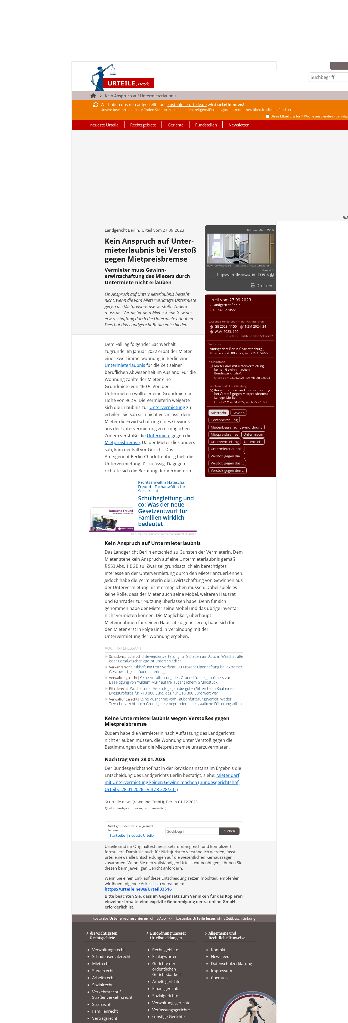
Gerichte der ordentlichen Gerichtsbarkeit (166, 969)
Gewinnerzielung (224, 419)
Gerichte (176, 125)
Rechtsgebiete (143, 125)
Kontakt (218, 949)
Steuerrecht (103, 970)
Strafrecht (101, 1004)
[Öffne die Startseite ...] (141, 78)
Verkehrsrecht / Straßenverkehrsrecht (112, 994)
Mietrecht (218, 412)
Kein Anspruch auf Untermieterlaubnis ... (143, 95)
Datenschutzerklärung (231, 963)
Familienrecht (105, 1011)
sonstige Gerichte (168, 1016)
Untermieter (253, 434)
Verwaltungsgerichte (171, 1002)
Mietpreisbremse (224, 434)
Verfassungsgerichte (171, 1009)
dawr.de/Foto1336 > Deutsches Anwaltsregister (238, 265)
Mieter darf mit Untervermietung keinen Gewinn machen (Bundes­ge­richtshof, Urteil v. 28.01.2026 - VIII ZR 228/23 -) (172, 782)
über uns (219, 977)
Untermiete (253, 441)
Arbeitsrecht (103, 977)
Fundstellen (206, 125)
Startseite (117, 835)
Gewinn (238, 412)
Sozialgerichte (165, 995)
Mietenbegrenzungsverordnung (236, 427)
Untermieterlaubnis (226, 448)
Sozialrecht (102, 984)
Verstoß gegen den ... (227, 470)
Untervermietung (225, 441)
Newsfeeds (221, 956)
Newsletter (239, 125)
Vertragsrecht (104, 1018)
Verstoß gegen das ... (227, 463)
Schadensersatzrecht (111, 956)
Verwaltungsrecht (108, 949)
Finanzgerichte (165, 988)
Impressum (221, 970)
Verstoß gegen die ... (227, 456)
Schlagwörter (164, 956)
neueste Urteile (104, 125)
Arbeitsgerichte (166, 981)
